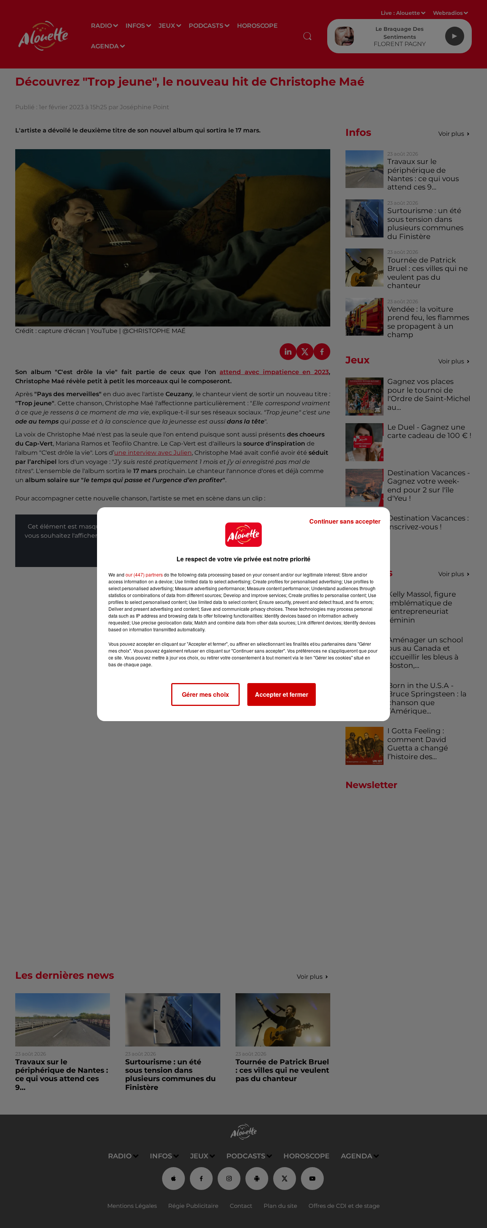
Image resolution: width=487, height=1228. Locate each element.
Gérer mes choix (205, 694)
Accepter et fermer (281, 694)
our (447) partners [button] (144, 574)
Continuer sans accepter (344, 521)
